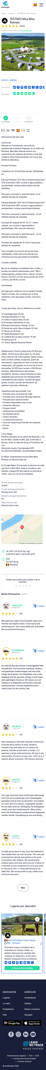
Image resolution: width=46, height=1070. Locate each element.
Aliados (27, 1003)
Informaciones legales (16, 1056)
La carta (6, 1003)
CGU (30, 1056)
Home (3, 13)
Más (23, 888)
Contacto (28, 122)
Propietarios (8, 1009)
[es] (35, 4)
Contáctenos (30, 997)
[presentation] (5, 52)
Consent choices (24, 1061)
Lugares (11, 13)
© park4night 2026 (11, 1066)
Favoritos (17, 122)
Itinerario (5, 122)
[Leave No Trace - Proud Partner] (33, 1045)
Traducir (41, 606)
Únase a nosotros (32, 1009)
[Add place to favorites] (37, 919)
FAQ (5, 1015)
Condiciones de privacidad (24, 1059)
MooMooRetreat (26, 31)
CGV (37, 1056)
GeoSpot (28, 1015)
